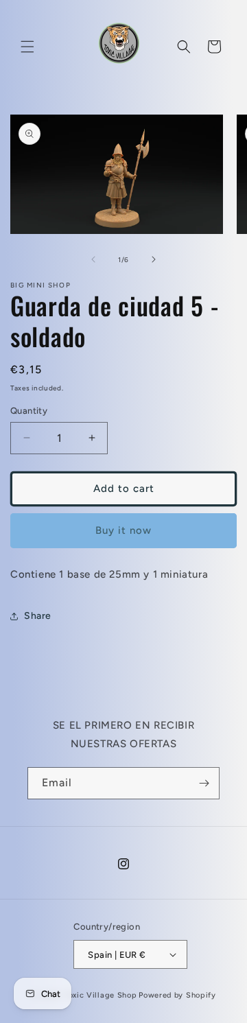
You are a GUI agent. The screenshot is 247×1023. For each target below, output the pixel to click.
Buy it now (123, 530)
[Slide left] (93, 259)
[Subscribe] (204, 783)
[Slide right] (154, 259)
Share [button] (37, 616)
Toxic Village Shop (100, 995)
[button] (27, 47)
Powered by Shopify (177, 995)
